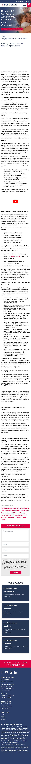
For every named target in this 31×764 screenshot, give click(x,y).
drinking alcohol (15, 256)
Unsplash (25, 500)
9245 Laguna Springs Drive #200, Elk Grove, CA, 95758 (16, 646)
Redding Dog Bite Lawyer (16, 510)
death (14, 279)
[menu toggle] (24, 5)
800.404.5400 (9, 706)
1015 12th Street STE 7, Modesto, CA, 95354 (14, 611)
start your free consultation (12, 29)
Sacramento (8, 591)
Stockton (7, 626)
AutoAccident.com (10, 588)
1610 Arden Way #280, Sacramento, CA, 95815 (14, 594)
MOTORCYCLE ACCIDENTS (7, 684)
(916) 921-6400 (8, 596)
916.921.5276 (6, 708)
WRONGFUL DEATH (6, 691)
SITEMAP (3, 717)
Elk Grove (7, 643)
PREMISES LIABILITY (6, 697)
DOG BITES (4, 693)
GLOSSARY (3, 719)
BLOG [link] (2, 714)
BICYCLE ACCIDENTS (6, 686)
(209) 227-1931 (8, 613)
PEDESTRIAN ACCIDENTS (7, 688)
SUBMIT (15, 572)
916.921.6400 (8, 703)
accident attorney (5, 161)
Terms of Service (10, 742)
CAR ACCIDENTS (5, 679)
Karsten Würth (19, 500)
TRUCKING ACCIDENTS (7, 682)
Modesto (7, 609)
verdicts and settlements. (18, 497)
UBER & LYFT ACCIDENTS (7, 695)
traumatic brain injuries (10, 277)
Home (3, 36)
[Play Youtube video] (15, 201)
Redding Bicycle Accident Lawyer (11, 508)
